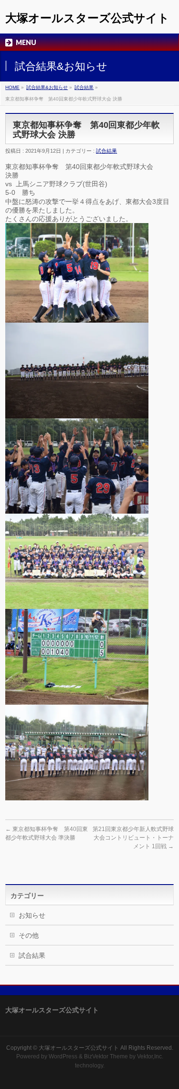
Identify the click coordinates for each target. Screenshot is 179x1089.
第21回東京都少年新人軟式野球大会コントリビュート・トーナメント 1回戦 (133, 838)
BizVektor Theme (106, 1056)
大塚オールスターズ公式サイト (87, 17)
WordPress (63, 1056)
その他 (29, 935)
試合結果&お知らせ (47, 87)
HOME (12, 87)
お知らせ (32, 915)
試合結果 (84, 87)
